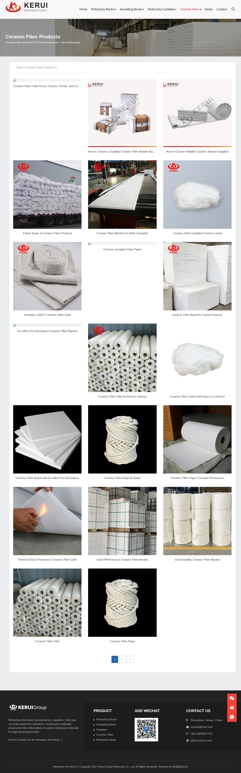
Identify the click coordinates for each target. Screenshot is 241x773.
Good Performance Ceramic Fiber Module (122, 559)
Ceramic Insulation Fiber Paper (122, 249)
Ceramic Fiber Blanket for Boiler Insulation (122, 233)
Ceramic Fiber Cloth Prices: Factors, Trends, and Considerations (53, 86)
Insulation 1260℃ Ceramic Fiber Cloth (47, 314)
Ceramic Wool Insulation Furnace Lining (197, 233)
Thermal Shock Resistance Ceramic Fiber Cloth (47, 559)
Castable (101, 729)
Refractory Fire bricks (65, 766)
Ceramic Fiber (189, 9)
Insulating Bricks (131, 9)
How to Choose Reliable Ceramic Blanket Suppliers (197, 151)
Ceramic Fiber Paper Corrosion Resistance (197, 478)
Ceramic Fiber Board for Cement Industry (197, 314)
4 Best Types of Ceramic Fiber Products (47, 233)
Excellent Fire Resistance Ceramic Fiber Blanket (47, 331)
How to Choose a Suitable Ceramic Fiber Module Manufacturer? (127, 151)
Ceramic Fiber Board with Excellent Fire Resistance (47, 478)
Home (83, 9)
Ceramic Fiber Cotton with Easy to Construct (197, 396)
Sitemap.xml (165, 766)
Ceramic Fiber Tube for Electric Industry (122, 396)
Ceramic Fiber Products (40, 67)
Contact (222, 9)
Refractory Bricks (102, 9)
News (209, 9)
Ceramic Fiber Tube (47, 641)
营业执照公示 (180, 766)
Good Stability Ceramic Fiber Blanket (197, 559)
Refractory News (106, 739)
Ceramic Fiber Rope (122, 641)
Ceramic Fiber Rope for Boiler (122, 478)
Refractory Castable (161, 9)
